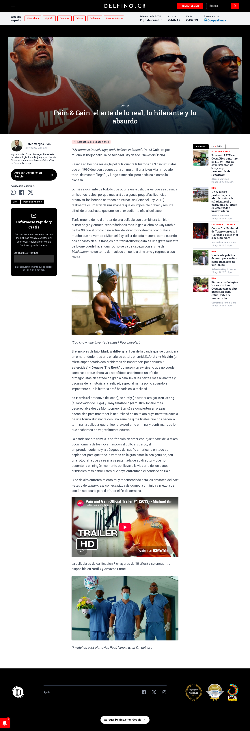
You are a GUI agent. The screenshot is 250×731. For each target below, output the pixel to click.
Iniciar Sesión (190, 6)
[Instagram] (164, 692)
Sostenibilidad (220, 151)
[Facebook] (144, 692)
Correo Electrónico (26, 253)
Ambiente (95, 18)
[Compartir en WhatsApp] (13, 192)
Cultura (79, 18)
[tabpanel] (216, 228)
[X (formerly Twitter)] (154, 692)
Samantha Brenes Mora (223, 242)
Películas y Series (32, 201)
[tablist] (216, 146)
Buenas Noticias (114, 18)
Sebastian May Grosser (223, 269)
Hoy (213, 188)
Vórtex (125, 105)
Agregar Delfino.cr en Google (28, 174)
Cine (15, 201)
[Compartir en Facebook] (22, 192)
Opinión (49, 18)
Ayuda (47, 692)
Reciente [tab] (200, 146)
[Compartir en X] (30, 192)
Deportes (64, 18)
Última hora (33, 18)
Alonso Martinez (220, 179)
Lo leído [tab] (217, 146)
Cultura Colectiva (223, 224)
